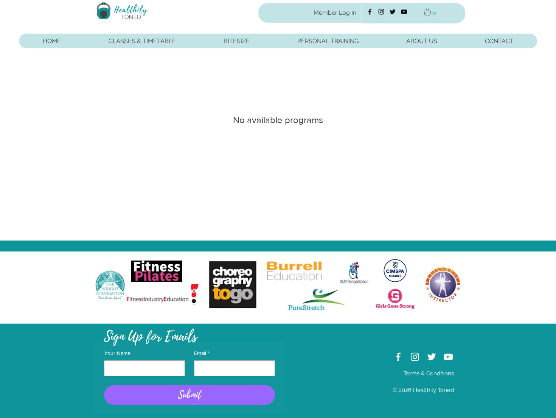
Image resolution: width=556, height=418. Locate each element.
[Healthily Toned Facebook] (370, 11)
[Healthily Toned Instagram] (381, 11)
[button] (432, 11)
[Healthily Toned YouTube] (404, 11)
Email (202, 353)
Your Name (117, 353)
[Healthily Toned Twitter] (392, 11)
